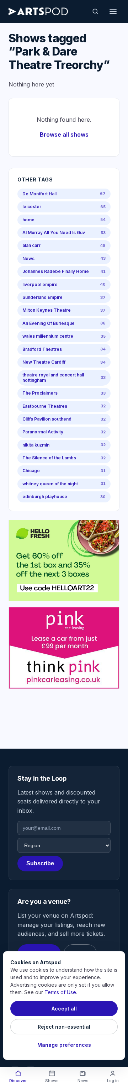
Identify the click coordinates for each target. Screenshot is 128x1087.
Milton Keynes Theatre (64, 310)
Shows (52, 1080)
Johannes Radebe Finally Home (64, 271)
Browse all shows (64, 134)
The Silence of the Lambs (64, 457)
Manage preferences (64, 1045)
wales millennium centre (64, 336)
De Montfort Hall (64, 193)
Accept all (64, 1009)
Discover (18, 1080)
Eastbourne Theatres (64, 406)
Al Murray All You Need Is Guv (64, 232)
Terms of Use (60, 992)
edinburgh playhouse (64, 496)
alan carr (64, 245)
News (64, 258)
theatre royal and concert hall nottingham (64, 377)
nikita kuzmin (64, 445)
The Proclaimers (64, 393)
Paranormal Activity (64, 431)
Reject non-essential (64, 1027)
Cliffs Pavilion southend (64, 419)
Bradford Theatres (64, 349)
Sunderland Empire (64, 297)
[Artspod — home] (38, 11)
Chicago (64, 470)
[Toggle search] (95, 11)
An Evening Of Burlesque (64, 323)
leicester (64, 206)
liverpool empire (64, 284)
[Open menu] (113, 11)
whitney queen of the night (64, 483)
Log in (113, 1080)
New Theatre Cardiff (64, 362)
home (64, 219)
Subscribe (40, 863)
